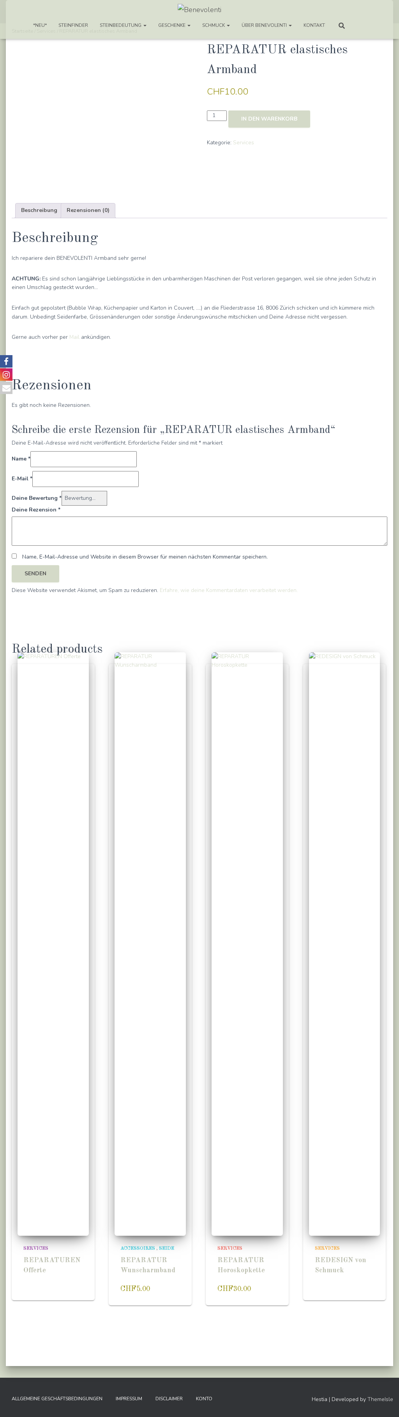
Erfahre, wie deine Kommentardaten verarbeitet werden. (229, 590)
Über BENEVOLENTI (265, 25)
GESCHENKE (172, 25)
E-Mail (22, 478)
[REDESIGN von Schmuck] (344, 944)
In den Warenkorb (269, 119)
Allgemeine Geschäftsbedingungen (57, 1399)
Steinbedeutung (121, 25)
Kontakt (314, 25)
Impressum (129, 1399)
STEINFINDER (73, 25)
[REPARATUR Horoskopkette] (247, 944)
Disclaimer (169, 1399)
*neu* (40, 25)
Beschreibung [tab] (39, 210)
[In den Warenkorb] (75, 1293)
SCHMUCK (214, 25)
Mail (74, 337)
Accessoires (137, 1248)
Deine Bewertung (37, 498)
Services (243, 142)
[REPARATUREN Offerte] (53, 944)
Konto (204, 1399)
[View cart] (362, 25)
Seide (166, 1248)
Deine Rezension (36, 509)
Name (21, 458)
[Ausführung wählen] (172, 1293)
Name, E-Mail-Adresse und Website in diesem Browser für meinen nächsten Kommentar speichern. (145, 556)
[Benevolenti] (199, 10)
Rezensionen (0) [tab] (88, 210)
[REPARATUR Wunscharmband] (150, 944)
